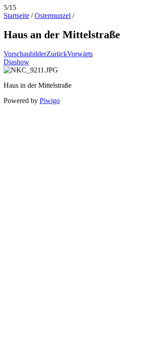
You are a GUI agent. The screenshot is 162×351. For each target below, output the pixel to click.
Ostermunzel (53, 15)
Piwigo (50, 100)
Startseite (16, 15)
